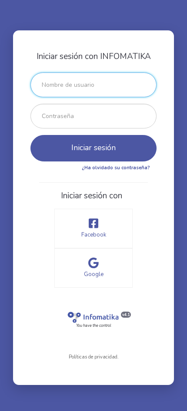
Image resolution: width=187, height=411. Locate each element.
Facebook (93, 235)
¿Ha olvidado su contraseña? (116, 167)
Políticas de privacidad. (94, 357)
